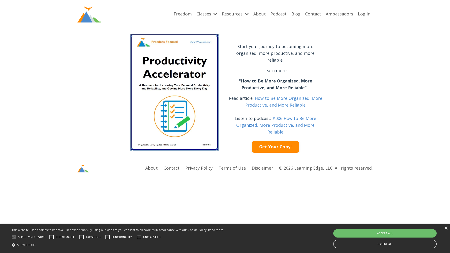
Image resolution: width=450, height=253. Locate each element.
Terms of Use (232, 168)
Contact (313, 14)
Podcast (278, 14)
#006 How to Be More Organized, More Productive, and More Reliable (276, 125)
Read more (216, 230)
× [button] (446, 228)
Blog (295, 14)
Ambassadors (339, 14)
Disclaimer (262, 168)
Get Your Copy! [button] (275, 146)
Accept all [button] (385, 233)
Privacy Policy (199, 168)
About (259, 14)
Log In (364, 14)
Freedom (183, 14)
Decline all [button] (385, 244)
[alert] (225, 238)
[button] (14, 237)
